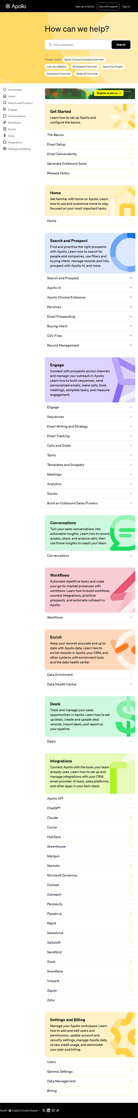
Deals (51, 741)
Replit (51, 923)
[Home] (15, 6)
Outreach (54, 894)
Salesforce (55, 933)
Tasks (51, 455)
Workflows (55, 617)
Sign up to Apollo (84, 6)
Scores (52, 494)
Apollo (3, 1110)
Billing (52, 1091)
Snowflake (55, 971)
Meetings (54, 474)
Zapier (52, 990)
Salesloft (54, 942)
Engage (53, 407)
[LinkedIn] (49, 1110)
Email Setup (56, 144)
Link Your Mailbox (57, 66)
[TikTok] (58, 1110)
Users (51, 1062)
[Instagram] (53, 1110)
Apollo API (55, 798)
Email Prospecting (61, 316)
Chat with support (108, 6)
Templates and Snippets (65, 465)
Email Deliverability (62, 154)
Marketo (53, 866)
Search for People (113, 66)
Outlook (53, 885)
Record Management (63, 345)
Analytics (54, 484)
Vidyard (53, 981)
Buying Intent (57, 326)
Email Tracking (58, 436)
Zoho (51, 1000)
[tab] (12, 89)
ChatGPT (54, 808)
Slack (51, 962)
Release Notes (58, 173)
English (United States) (25, 1110)
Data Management (61, 1081)
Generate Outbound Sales (67, 164)
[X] (44, 1110)
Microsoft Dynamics (62, 875)
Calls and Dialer (59, 446)
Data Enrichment (60, 675)
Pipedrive (54, 914)
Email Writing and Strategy (67, 426)
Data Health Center (62, 684)
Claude (52, 818)
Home (51, 221)
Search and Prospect (63, 278)
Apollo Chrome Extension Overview (84, 59)
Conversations (58, 556)
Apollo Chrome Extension (66, 297)
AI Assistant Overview (85, 66)
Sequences (55, 417)
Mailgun (53, 856)
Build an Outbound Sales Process (72, 503)
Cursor (52, 827)
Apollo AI (54, 288)
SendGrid (54, 952)
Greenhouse (56, 846)
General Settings (60, 1071)
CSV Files (54, 336)
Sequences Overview (58, 73)
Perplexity (55, 904)
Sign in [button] (126, 6)
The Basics (55, 135)
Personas (54, 307)
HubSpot (54, 837)
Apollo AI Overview (87, 73)
